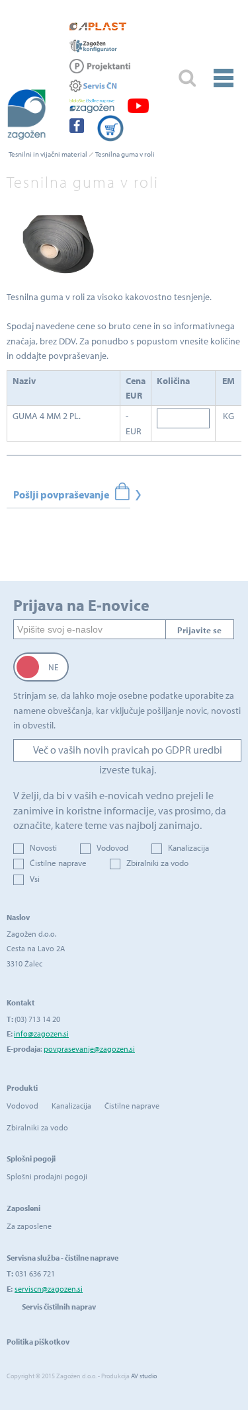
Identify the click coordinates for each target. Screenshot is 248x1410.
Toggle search (187, 78)
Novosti (43, 847)
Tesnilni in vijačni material (48, 154)
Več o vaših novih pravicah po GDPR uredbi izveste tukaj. (127, 752)
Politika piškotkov (38, 1342)
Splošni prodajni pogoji (47, 1176)
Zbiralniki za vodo (157, 862)
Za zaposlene (29, 1226)
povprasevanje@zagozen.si (89, 1049)
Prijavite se (199, 630)
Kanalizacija (188, 847)
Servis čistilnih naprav (59, 1307)
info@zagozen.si (41, 1033)
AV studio (144, 1376)
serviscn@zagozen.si (49, 1289)
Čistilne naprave (58, 862)
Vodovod (112, 847)
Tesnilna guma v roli (125, 154)
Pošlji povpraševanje (61, 494)
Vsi (35, 878)
